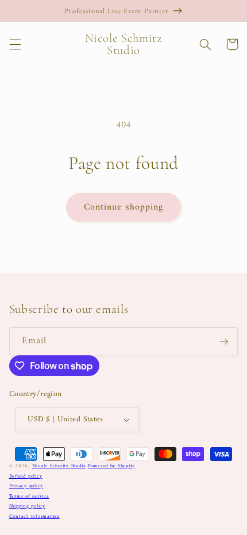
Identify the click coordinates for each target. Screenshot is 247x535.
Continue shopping (123, 207)
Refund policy (26, 476)
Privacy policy (26, 486)
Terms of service (29, 496)
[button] (15, 44)
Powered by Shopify (111, 466)
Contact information (34, 516)
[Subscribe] (224, 341)
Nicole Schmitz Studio (59, 466)
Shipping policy (27, 506)
